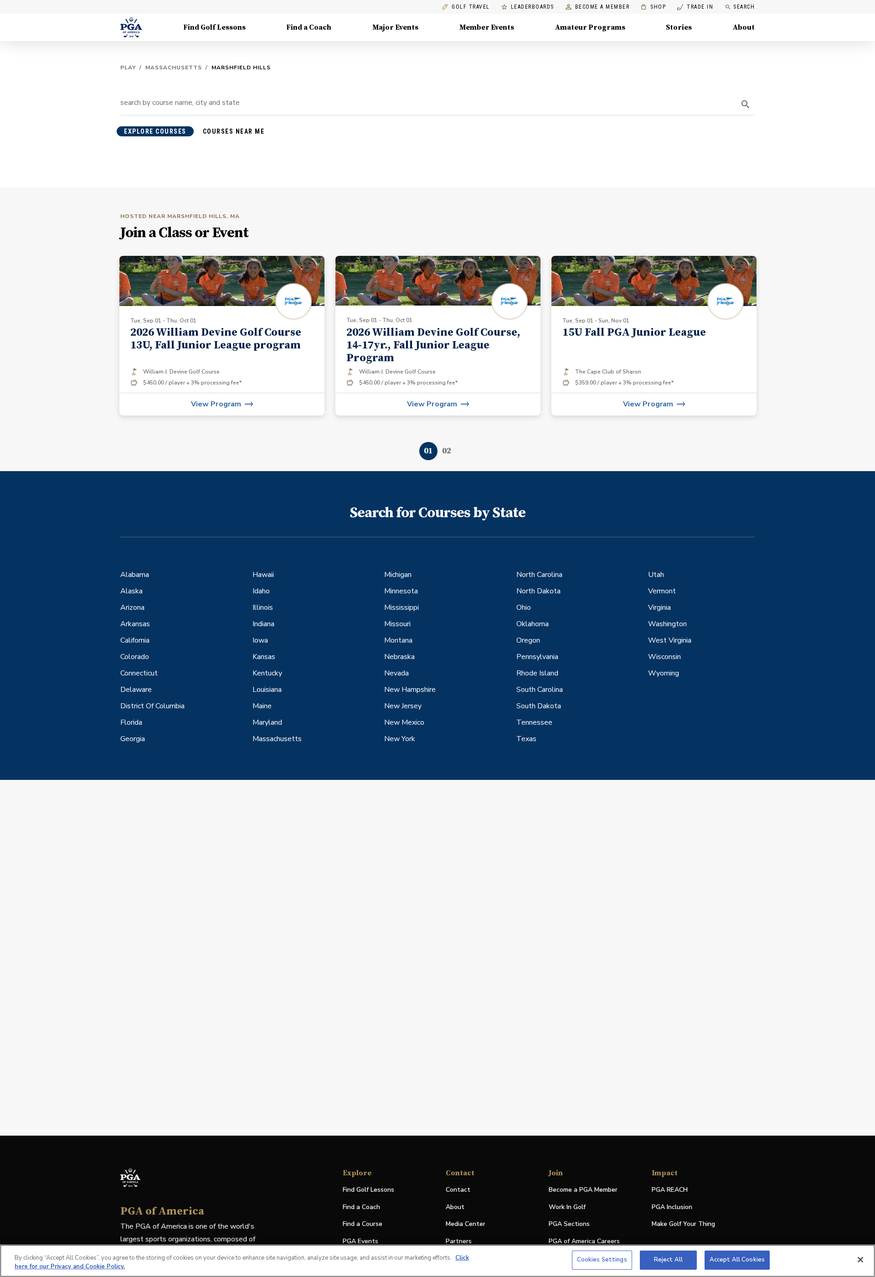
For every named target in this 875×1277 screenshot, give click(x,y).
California (134, 640)
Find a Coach (308, 27)
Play (128, 67)
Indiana (263, 624)
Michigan (398, 575)
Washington (667, 624)
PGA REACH (670, 1190)
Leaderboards (532, 7)
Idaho (261, 591)
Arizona (132, 607)
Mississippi (401, 607)
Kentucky (267, 673)
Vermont (662, 591)
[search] (745, 104)
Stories (679, 27)
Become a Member (602, 7)
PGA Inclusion (672, 1207)
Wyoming (663, 673)
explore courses (155, 131)
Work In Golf (567, 1207)
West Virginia (669, 640)
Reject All (668, 1260)
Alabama (134, 575)
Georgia (132, 739)
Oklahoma (532, 624)
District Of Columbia (152, 706)
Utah (656, 575)
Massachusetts (173, 67)
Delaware (136, 690)
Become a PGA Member (583, 1189)
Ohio (523, 607)
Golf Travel (471, 7)
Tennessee (534, 722)
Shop (653, 7)
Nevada (396, 673)
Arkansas (135, 624)
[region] (437, 1261)
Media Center (465, 1224)
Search (744, 7)
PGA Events (360, 1241)
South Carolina (539, 690)
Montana (398, 640)
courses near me (234, 131)
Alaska (131, 591)
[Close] (860, 1260)
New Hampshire (410, 690)
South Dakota (538, 706)
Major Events (395, 27)
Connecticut (139, 673)
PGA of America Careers (584, 1241)
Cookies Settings (602, 1260)
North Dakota (538, 591)
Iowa (260, 640)
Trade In (695, 7)
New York (399, 739)
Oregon (528, 640)
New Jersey (403, 706)
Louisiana (267, 690)
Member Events (486, 27)
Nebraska (399, 657)
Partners (459, 1241)
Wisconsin (664, 657)
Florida (131, 722)
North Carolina (539, 575)
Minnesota (401, 591)
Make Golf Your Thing (683, 1224)
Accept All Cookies (737, 1260)
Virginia (659, 607)
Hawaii (263, 575)
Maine (262, 706)
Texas (526, 739)
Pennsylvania (537, 657)
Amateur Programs (590, 27)
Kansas (263, 657)
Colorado (134, 657)
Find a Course (362, 1224)
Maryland (267, 722)
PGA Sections (569, 1224)
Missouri (397, 624)
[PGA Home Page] (131, 27)
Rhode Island (537, 673)
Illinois (262, 607)
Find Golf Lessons (214, 27)
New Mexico (404, 722)
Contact (458, 1189)
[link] (221, 335)
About (744, 27)
